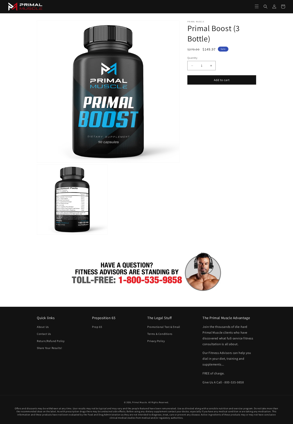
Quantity (192, 58)
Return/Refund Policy (51, 341)
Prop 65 (97, 327)
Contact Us (44, 334)
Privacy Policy (156, 341)
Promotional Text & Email (163, 327)
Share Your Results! (49, 348)
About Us (43, 327)
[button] (256, 6)
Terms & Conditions (159, 334)
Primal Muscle (139, 402)
